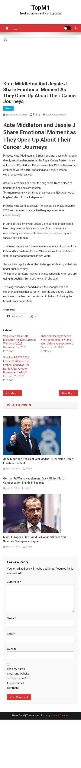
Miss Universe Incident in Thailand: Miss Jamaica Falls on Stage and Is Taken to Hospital (70, 393)
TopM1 (40, 7)
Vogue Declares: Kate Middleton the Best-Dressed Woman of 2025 (19, 340)
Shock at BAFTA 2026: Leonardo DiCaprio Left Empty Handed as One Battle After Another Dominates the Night (17, 365)
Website (12, 648)
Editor (36, 114)
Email (11, 633)
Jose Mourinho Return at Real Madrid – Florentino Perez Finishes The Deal (38, 461)
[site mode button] (67, 28)
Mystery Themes (59, 715)
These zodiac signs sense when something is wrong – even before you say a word (56, 340)
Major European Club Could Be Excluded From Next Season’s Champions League (34, 539)
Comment (14, 581)
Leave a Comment (56, 114)
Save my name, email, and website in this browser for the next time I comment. (18, 678)
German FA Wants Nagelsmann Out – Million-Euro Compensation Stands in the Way (33, 480)
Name (11, 618)
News (8, 108)
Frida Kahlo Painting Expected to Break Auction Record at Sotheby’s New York (15, 393)
